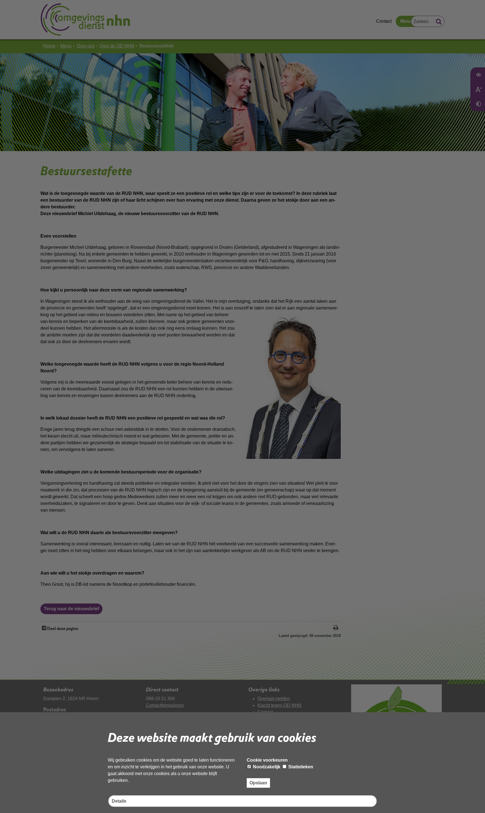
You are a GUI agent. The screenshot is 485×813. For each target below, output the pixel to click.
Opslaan (258, 782)
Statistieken (300, 766)
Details (119, 801)
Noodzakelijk (266, 766)
